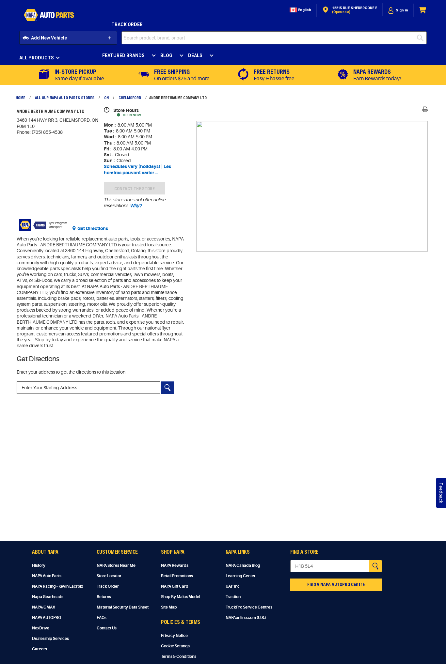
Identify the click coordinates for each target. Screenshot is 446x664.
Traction (233, 597)
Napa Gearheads (47, 597)
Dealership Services (50, 638)
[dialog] (398, 10)
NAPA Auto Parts (46, 576)
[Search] (167, 387)
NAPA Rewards (174, 565)
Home (20, 97)
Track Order (127, 24)
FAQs (101, 617)
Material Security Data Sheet (123, 607)
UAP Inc (233, 586)
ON (106, 97)
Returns (104, 597)
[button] (299, 10)
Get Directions (92, 228)
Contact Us (107, 628)
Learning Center (241, 576)
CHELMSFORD (130, 97)
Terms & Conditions (178, 656)
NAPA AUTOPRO (46, 617)
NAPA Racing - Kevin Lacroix (57, 586)
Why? (135, 205)
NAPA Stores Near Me (116, 565)
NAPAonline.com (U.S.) (246, 617)
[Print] (425, 109)
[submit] (422, 37)
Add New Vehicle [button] (49, 37)
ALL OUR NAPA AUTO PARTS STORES (64, 97)
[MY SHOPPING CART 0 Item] (423, 10)
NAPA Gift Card (174, 586)
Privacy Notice (174, 635)
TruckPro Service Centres (249, 607)
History (38, 565)
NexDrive (40, 628)
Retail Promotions (177, 576)
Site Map (169, 607)
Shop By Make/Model (180, 597)
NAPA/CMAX (43, 607)
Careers (39, 649)
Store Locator (109, 576)
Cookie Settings (175, 646)
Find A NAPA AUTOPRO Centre (336, 584)
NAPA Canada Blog (243, 565)
